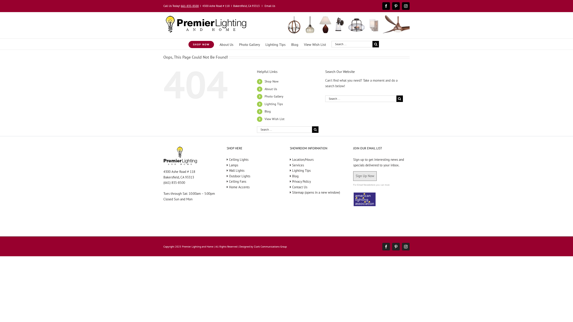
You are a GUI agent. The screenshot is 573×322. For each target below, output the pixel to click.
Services (298, 165)
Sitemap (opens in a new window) (316, 192)
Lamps (233, 165)
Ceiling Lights (238, 159)
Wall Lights (236, 170)
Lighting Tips (274, 104)
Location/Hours (303, 159)
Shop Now (271, 81)
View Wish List (274, 119)
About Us (271, 89)
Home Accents (239, 187)
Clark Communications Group (270, 246)
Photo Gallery (274, 96)
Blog (268, 111)
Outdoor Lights (239, 176)
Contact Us (299, 187)
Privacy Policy (301, 181)
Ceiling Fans (237, 181)
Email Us (270, 6)
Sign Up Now (365, 176)
